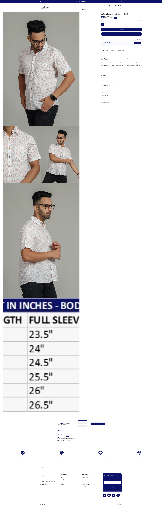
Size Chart (62, 487)
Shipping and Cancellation (86, 480)
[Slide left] (40, 1)
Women (66, 5)
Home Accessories (85, 5)
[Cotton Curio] (45, 7)
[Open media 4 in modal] (60, 154)
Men (73, 5)
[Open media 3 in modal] (22, 154)
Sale (77, 9)
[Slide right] (121, 1)
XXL (121, 24)
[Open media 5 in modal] (41, 240)
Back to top (42, 467)
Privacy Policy (84, 482)
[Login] (120, 5)
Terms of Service (85, 487)
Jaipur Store (63, 480)
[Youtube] (109, 495)
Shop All (61, 5)
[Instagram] (113, 495)
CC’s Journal (83, 9)
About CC (62, 477)
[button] (115, 5)
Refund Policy (84, 489)
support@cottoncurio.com (46, 484)
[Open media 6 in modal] (41, 355)
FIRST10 (137, 43)
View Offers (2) (139, 39)
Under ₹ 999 (100, 5)
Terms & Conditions (85, 484)
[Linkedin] (118, 495)
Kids (78, 5)
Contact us (63, 482)
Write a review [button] (98, 424)
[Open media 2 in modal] (41, 69)
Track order (63, 484)
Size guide (140, 21)
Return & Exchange (85, 477)
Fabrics (94, 5)
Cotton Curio (120, 504)
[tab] (105, 50)
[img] (59, 434)
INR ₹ (110, 5)
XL (116, 24)
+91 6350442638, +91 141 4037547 (48, 481)
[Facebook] (104, 495)
